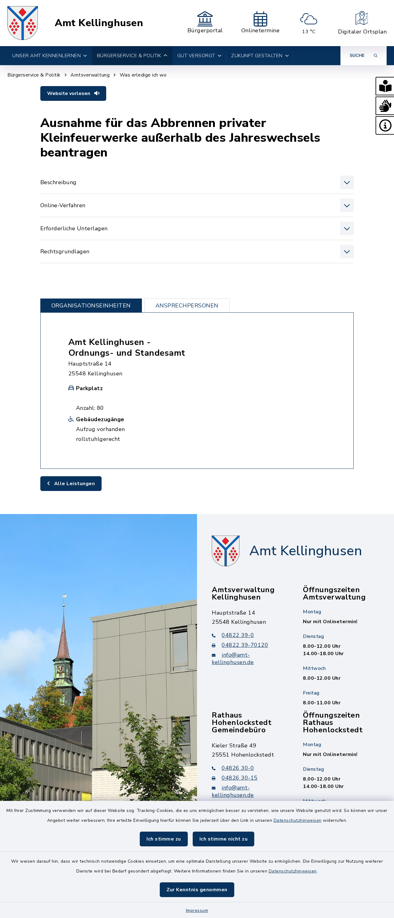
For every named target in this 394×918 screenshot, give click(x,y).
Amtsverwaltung (90, 75)
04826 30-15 (240, 777)
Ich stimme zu (164, 839)
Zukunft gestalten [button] (257, 55)
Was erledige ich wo (143, 75)
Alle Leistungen (74, 483)
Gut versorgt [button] (196, 55)
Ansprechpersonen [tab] (187, 305)
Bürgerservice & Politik (34, 75)
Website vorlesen (69, 93)
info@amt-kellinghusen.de (233, 658)
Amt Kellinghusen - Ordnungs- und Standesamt (126, 347)
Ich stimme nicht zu (223, 839)
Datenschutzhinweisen (298, 820)
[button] (385, 86)
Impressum (197, 910)
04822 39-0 (238, 635)
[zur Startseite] (22, 23)
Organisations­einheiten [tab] (91, 305)
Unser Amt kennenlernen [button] (46, 55)
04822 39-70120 (245, 645)
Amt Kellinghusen (99, 23)
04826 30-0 (238, 768)
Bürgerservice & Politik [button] (129, 55)
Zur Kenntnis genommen (197, 889)
